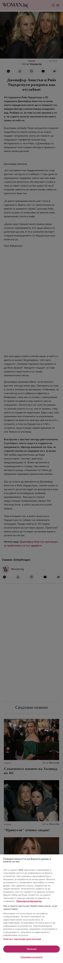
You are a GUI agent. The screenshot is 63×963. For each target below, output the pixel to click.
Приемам (32, 949)
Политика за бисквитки (29, 901)
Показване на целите (32, 957)
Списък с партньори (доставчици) (22, 939)
